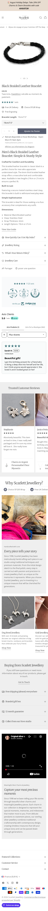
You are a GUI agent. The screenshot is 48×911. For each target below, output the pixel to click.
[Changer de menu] (2, 17)
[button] (7, 102)
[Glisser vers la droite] (27, 78)
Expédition (16, 94)
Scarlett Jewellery (15, 897)
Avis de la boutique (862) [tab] (35, 327)
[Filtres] (4, 335)
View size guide (9, 229)
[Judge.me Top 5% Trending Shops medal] (35, 293)
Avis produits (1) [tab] (13, 327)
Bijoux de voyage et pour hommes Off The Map (27, 27)
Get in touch (24, 682)
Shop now (6, 648)
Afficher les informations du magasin (19, 146)
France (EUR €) (11, 876)
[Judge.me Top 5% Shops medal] (24, 293)
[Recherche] (40, 17)
